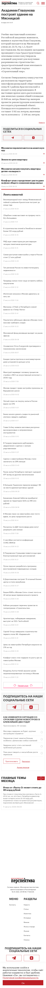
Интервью (27, 917)
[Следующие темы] (43, 778)
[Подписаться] (33, 137)
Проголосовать (11, 761)
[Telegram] (14, 707)
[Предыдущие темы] (39, 778)
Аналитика (27, 913)
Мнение (26, 922)
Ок (23, 982)
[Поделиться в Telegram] (12, 137)
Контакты (12, 904)
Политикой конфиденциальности (20, 977)
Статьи (26, 909)
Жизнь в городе (29, 926)
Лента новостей (13, 194)
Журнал (26, 931)
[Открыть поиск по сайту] (38, 3)
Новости (42, 122)
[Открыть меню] (43, 3)
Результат (26, 761)
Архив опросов (23, 767)
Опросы (26, 939)
